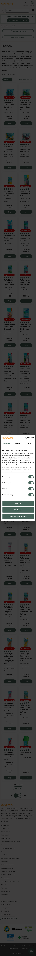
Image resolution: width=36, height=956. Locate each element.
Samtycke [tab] (6, 443)
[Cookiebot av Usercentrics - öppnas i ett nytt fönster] (25, 438)
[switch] (31, 482)
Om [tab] (29, 443)
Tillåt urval (18, 510)
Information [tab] (18, 443)
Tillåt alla (18, 503)
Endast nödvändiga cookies (18, 516)
